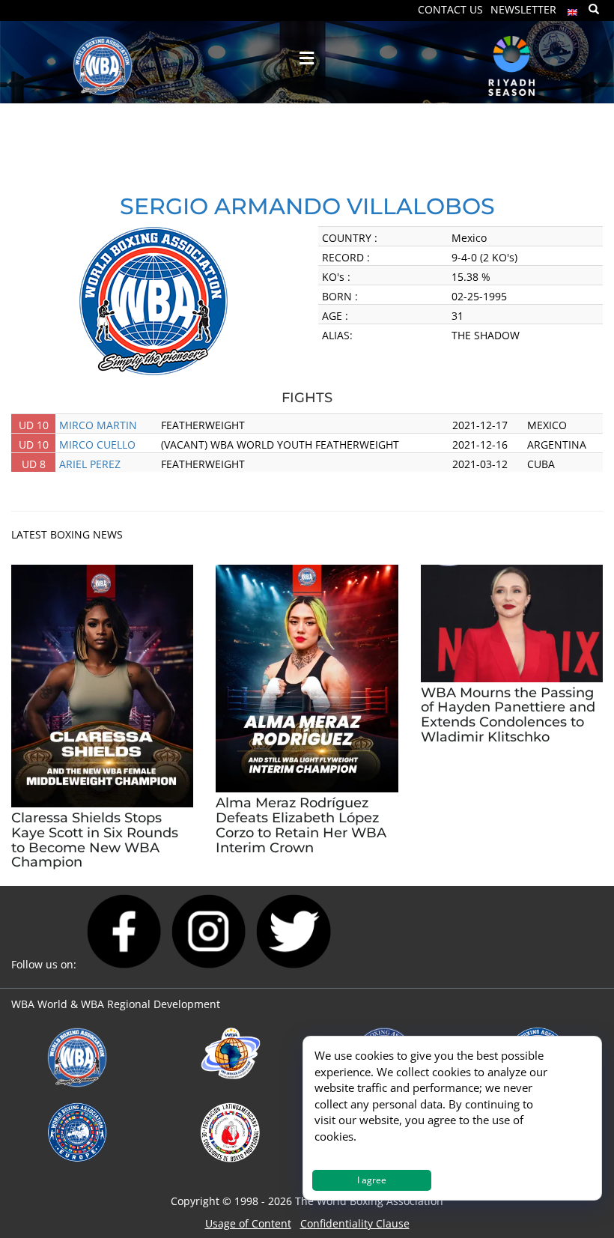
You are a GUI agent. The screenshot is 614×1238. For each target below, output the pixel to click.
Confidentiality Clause (355, 1223)
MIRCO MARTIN (98, 425)
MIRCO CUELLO (97, 444)
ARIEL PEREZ (90, 464)
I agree (371, 1180)
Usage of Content (248, 1223)
